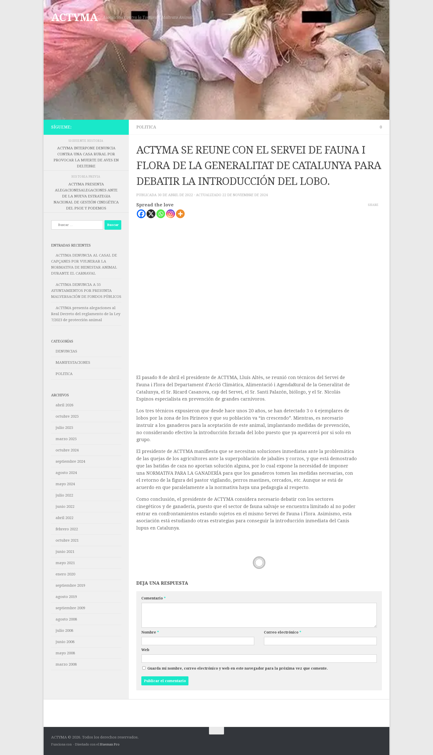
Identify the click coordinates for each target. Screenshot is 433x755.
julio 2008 (64, 630)
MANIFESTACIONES (73, 362)
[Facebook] (141, 213)
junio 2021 (65, 551)
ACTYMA (74, 17)
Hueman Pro (110, 744)
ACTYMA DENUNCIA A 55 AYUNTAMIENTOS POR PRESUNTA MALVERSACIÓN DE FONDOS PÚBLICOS (86, 290)
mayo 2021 (65, 563)
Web (145, 650)
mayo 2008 (65, 653)
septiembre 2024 (70, 461)
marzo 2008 (66, 664)
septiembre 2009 (70, 608)
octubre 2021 (67, 540)
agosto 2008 (66, 619)
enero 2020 (65, 574)
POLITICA (146, 127)
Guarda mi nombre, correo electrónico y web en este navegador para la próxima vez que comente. (237, 668)
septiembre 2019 (70, 585)
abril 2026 (64, 405)
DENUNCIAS (66, 351)
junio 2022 (65, 506)
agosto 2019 (66, 596)
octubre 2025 (67, 416)
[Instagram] (170, 213)
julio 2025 (64, 427)
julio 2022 (64, 495)
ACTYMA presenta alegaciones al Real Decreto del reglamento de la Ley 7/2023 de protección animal (85, 314)
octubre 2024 (67, 450)
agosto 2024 (66, 472)
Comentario (153, 598)
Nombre (150, 632)
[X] (151, 213)
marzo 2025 (66, 439)
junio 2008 (65, 642)
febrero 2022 (67, 529)
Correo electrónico (282, 632)
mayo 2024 (65, 484)
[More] (180, 213)
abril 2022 (64, 518)
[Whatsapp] (160, 213)
